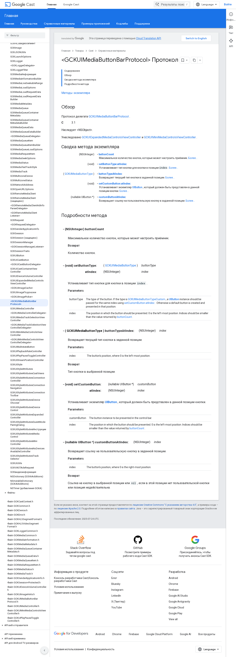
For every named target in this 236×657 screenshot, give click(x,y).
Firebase (174, 589)
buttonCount (106, 154)
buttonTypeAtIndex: (110, 173)
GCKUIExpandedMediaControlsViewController (111, 137)
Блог (114, 578)
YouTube (116, 607)
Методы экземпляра (75, 93)
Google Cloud (176, 607)
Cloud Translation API (148, 38)
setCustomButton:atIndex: (115, 183)
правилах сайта (126, 508)
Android (173, 578)
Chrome (173, 583)
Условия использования (69, 586)
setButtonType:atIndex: (113, 164)
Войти (228, 4)
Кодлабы (122, 23)
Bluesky (115, 583)
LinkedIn (116, 595)
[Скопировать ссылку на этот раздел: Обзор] (78, 107)
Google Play (175, 613)
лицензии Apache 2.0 (68, 508)
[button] (24, 493)
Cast (30, 4)
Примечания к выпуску (68, 592)
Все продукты (206, 634)
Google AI (185, 634)
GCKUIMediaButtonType (79, 173)
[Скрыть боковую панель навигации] (44, 650)
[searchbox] (24, 35)
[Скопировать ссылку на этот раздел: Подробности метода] (111, 216)
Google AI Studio (178, 595)
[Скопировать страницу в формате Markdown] (194, 60)
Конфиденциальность (100, 649)
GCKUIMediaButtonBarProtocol (109, 116)
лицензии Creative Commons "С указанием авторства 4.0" (165, 504)
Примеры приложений (95, 23)
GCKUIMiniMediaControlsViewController (170, 137)
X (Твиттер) (118, 601)
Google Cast (71, 4)
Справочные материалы (59, 23)
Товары (79, 50)
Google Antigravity (179, 601)
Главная (51, 4)
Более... (192, 158)
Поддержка (142, 23)
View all (173, 619)
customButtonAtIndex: (112, 197)
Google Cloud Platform (159, 634)
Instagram (117, 589)
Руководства (29, 23)
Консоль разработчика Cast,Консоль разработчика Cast (76, 579)
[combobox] (172, 4)
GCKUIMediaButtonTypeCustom (146, 299)
